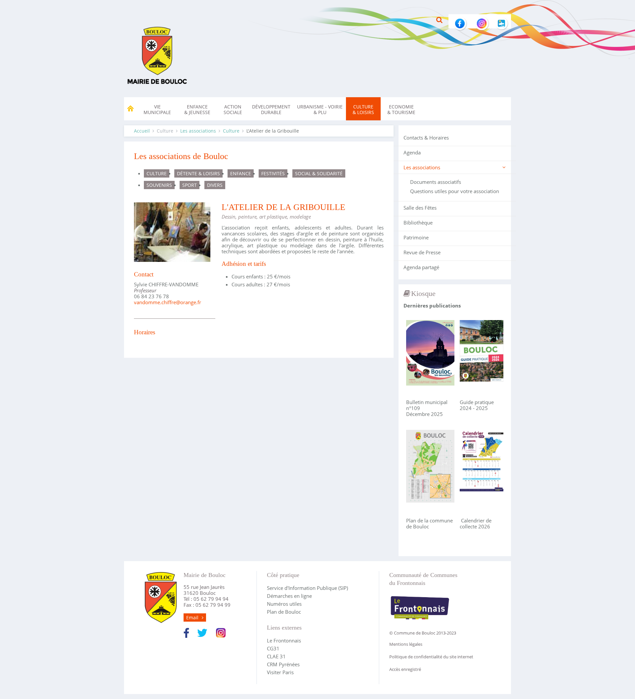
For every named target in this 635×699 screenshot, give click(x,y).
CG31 (273, 648)
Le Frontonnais (284, 640)
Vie (157, 109)
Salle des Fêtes (420, 207)
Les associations (198, 131)
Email (192, 617)
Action (233, 109)
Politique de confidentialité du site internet (431, 657)
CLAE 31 (276, 656)
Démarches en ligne (289, 596)
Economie (401, 109)
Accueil (142, 131)
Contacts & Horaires (426, 137)
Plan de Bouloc (284, 611)
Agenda (412, 152)
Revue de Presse (422, 252)
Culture (363, 109)
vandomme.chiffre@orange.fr (167, 302)
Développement (271, 109)
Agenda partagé (421, 267)
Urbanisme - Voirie (320, 109)
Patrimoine (416, 237)
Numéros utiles (284, 603)
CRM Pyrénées (283, 664)
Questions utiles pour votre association (454, 191)
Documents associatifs (435, 182)
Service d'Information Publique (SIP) (307, 588)
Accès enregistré (405, 669)
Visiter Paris (280, 672)
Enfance (197, 109)
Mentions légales (405, 644)
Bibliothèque (418, 222)
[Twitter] (202, 632)
